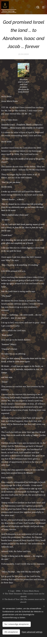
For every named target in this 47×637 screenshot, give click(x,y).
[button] (38, 7)
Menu (43, 7)
